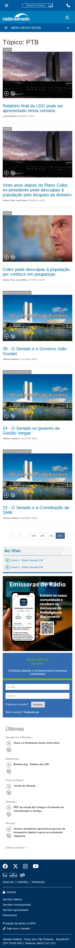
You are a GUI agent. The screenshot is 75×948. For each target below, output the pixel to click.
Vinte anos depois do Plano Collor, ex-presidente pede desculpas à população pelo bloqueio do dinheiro (37, 190)
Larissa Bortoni (9, 116)
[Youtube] (34, 866)
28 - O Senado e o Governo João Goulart (35, 351)
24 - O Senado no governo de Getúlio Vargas (31, 430)
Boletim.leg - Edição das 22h (31, 764)
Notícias (7, 49)
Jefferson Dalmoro (11, 359)
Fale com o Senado (18, 928)
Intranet (11, 892)
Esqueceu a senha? (16, 704)
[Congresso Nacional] (13, 875)
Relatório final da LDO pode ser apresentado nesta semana (33, 108)
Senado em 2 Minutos (18, 737)
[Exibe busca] (67, 17)
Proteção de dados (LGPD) (19, 923)
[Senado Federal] (37, 5)
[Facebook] (6, 866)
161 (51, 535)
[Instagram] (25, 866)
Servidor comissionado (17, 904)
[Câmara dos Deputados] (5, 875)
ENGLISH (8, 882)
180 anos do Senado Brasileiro (17, 292)
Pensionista (10, 915)
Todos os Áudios (15, 847)
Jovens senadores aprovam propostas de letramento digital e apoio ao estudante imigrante (39, 832)
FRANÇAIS (38, 882)
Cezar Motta (21, 200)
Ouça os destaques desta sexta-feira (36, 742)
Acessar (38, 704)
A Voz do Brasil (14, 780)
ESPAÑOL (23, 882)
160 (42, 535)
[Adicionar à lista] (13, 93)
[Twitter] (15, 866)
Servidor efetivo (12, 899)
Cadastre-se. (32, 712)
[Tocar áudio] (6, 93)
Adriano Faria (9, 200)
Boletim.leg (12, 758)
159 (33, 535)
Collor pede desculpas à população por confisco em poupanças (36, 272)
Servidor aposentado (15, 909)
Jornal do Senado (25, 785)
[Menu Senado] (6, 5)
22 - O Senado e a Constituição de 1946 (36, 510)
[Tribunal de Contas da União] (22, 875)
